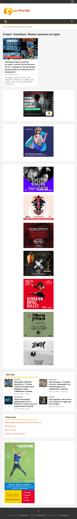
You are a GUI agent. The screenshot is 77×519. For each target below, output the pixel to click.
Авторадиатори (10, 426)
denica (62, 406)
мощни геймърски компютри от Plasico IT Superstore (23, 422)
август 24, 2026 (54, 391)
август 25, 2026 (19, 394)
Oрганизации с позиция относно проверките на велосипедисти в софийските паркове (59, 385)
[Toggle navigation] (5, 21)
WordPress (64, 515)
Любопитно (16, 57)
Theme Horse (40, 515)
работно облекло (11, 430)
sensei (16, 74)
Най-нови (10, 374)
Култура (8, 57)
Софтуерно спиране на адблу (15, 434)
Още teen (17, 379)
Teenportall (63, 391)
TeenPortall (23, 515)
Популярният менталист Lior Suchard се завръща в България (60, 401)
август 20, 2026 (54, 406)
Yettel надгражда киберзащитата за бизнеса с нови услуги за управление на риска (25, 402)
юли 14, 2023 (9, 74)
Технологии (18, 397)
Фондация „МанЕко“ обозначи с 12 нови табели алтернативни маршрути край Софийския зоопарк (24, 386)
